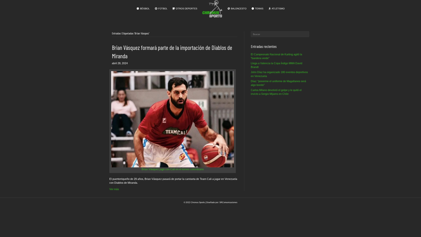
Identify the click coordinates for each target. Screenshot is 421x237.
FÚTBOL (162, 8)
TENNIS (258, 8)
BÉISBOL (144, 8)
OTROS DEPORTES (186, 8)
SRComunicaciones (228, 202)
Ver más (114, 189)
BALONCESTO (238, 8)
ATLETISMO (278, 8)
